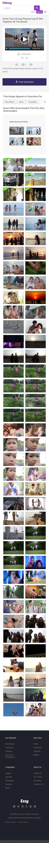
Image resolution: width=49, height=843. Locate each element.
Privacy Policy (23, 822)
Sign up (39, 12)
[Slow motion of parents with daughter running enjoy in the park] (35, 533)
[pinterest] (22, 806)
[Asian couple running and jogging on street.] (35, 312)
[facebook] (14, 806)
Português (9, 780)
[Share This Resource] (27, 58)
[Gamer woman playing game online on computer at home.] (13, 577)
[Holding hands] (35, 268)
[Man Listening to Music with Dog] (13, 695)
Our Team (38, 777)
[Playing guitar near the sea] (35, 518)
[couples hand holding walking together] (35, 356)
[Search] (37, 7)
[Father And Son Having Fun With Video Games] (35, 489)
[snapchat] (31, 806)
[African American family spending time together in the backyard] (13, 592)
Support (37, 751)
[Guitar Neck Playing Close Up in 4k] (13, 606)
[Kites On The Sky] (13, 709)
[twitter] (18, 806)
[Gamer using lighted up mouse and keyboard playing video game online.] (13, 341)
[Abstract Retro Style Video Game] (35, 651)
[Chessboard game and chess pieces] (35, 194)
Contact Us (38, 784)
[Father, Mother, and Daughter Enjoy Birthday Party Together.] (35, 709)
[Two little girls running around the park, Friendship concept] (35, 371)
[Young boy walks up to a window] (13, 194)
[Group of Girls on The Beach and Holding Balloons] (35, 209)
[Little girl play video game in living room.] (35, 474)
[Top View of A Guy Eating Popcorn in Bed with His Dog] (13, 621)
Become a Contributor (10, 756)
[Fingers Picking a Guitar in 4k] (35, 592)
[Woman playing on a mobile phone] (13, 165)
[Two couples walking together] (35, 341)
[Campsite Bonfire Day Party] (35, 577)
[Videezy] (7, 3)
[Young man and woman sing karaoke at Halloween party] (13, 651)
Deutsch (8, 784)
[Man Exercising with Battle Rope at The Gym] (13, 533)
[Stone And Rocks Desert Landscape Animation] (35, 165)
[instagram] (27, 806)
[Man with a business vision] (35, 179)
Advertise (38, 747)
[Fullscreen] (42, 48)
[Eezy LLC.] (25, 801)
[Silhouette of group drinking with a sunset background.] (13, 238)
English (8, 773)
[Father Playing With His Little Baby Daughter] (13, 430)
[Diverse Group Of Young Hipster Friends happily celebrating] (35, 621)
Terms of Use (10, 822)
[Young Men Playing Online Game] (13, 282)
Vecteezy (9, 747)
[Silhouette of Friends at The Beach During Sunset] (35, 297)
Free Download (26, 82)
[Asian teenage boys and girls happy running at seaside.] (13, 209)
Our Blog (37, 780)
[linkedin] (35, 806)
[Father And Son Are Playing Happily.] (35, 327)
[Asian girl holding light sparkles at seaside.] (35, 224)
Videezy (8, 751)
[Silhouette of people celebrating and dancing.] (35, 695)
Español (8, 777)
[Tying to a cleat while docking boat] (13, 179)
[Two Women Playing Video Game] (35, 282)
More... (8, 788)
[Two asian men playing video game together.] (13, 312)
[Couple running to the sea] (13, 518)
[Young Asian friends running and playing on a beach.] (13, 680)
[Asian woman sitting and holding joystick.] (13, 268)
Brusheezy (9, 744)
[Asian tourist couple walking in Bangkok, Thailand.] (35, 606)
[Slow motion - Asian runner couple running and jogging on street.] (13, 327)
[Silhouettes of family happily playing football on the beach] (13, 253)
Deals (36, 744)
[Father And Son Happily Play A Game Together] (13, 297)
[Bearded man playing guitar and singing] (13, 665)
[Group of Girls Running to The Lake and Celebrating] (13, 224)
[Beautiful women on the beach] (35, 238)
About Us (37, 773)
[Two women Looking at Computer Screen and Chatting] (35, 562)
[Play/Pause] (7, 48)
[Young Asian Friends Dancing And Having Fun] (35, 503)
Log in (33, 12)
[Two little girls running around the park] (13, 371)
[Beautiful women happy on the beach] (35, 665)
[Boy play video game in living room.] (13, 489)
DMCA (36, 755)
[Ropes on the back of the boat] (13, 503)
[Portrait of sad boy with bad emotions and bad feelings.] (13, 444)
